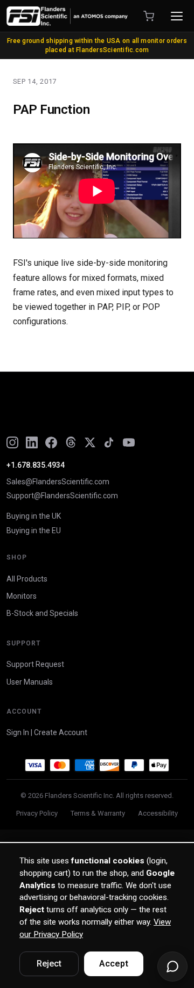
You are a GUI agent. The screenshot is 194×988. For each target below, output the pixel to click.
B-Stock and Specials (42, 613)
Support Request (35, 664)
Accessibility (158, 813)
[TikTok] (109, 442)
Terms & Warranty (98, 813)
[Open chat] (172, 966)
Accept (113, 963)
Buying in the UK (33, 516)
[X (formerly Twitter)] (90, 442)
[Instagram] (12, 442)
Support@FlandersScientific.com (62, 495)
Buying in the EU (33, 530)
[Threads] (71, 442)
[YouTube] (129, 442)
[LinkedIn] (32, 442)
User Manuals (29, 682)
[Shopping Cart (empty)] (149, 16)
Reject (49, 963)
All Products (26, 579)
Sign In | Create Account (46, 732)
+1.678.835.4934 (35, 465)
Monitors (21, 596)
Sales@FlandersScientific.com (57, 481)
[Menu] (177, 16)
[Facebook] (51, 442)
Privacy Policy (37, 813)
